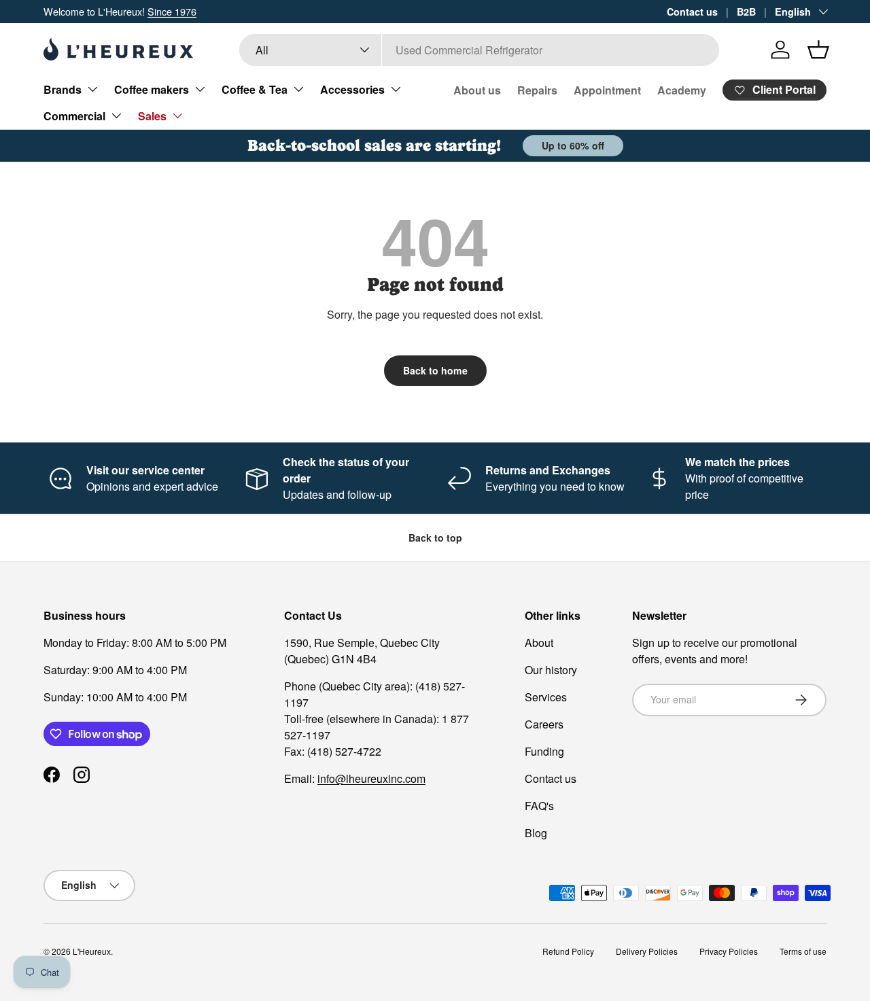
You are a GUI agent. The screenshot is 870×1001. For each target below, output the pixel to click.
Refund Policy (568, 951)
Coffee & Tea (255, 89)
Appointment (607, 90)
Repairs (537, 90)
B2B (746, 11)
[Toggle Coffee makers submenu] (200, 89)
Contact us (692, 11)
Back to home (435, 370)
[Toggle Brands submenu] (92, 89)
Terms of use (803, 951)
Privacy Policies (728, 951)
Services (546, 697)
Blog (536, 833)
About (539, 642)
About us (477, 90)
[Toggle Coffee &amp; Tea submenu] (298, 89)
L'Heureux (92, 951)
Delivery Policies (647, 951)
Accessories (352, 89)
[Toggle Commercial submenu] (116, 115)
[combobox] (479, 50)
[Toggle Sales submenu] (177, 115)
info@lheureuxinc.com (371, 778)
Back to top (435, 537)
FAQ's (539, 805)
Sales (152, 116)
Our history (551, 670)
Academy (681, 90)
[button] (818, 50)
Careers (544, 724)
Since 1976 (171, 11)
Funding (544, 751)
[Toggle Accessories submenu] (395, 89)
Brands (63, 89)
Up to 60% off (573, 145)
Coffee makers (151, 89)
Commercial (74, 116)
